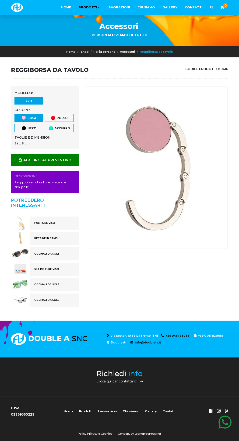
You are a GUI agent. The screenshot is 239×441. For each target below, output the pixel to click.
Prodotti (88, 7)
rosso (61, 118)
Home (66, 7)
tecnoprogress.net (148, 433)
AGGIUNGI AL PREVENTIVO (46, 160)
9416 (28, 100)
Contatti (194, 7)
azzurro (61, 128)
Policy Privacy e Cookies (95, 433)
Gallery (169, 7)
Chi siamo (146, 7)
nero (31, 128)
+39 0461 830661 (177, 335)
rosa (31, 118)
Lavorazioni (118, 7)
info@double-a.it (147, 342)
